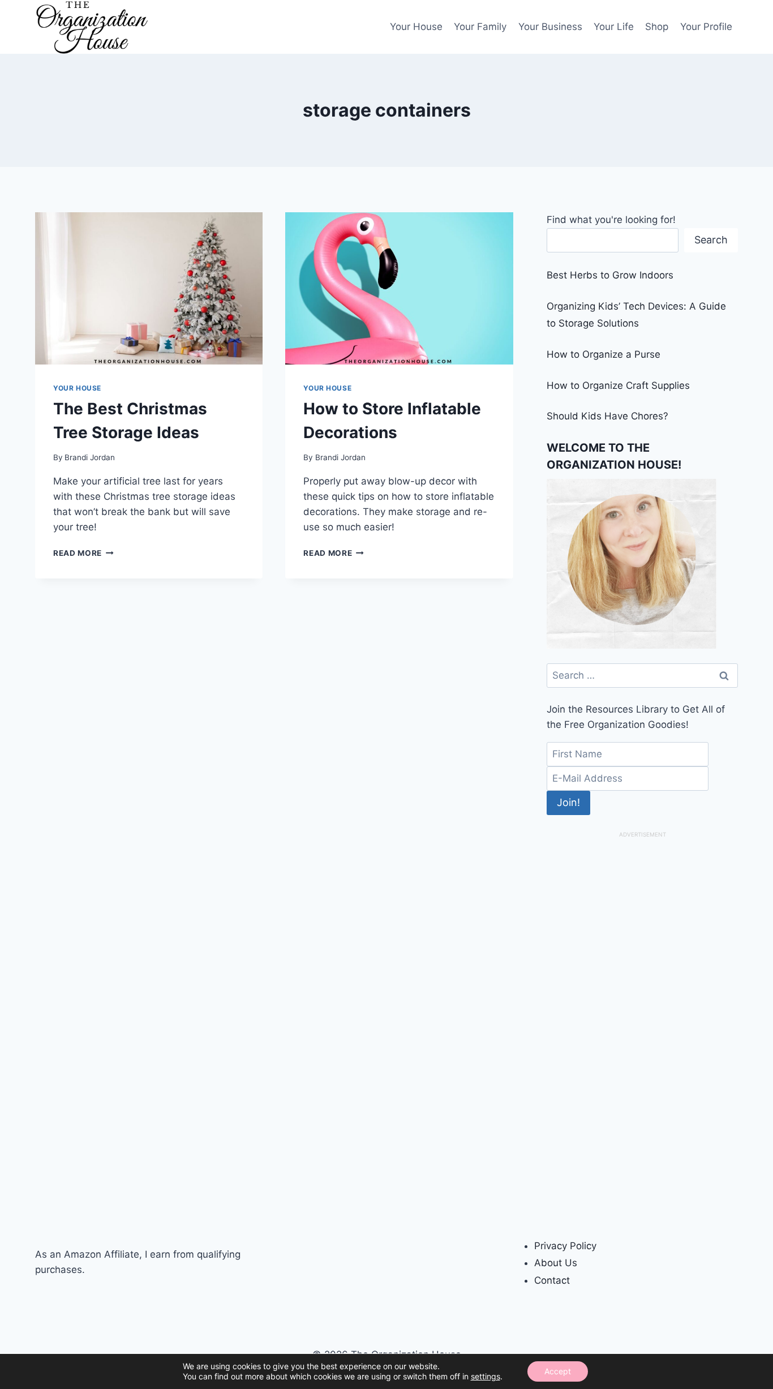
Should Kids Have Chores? (607, 416)
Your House (416, 26)
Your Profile (706, 26)
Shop (656, 26)
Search (711, 240)
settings (485, 1376)
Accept (557, 1371)
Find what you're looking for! (611, 219)
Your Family (480, 26)
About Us (555, 1262)
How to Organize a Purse (603, 354)
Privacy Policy (565, 1245)
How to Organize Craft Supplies (618, 385)
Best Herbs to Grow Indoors (610, 275)
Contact (552, 1280)
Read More (83, 553)
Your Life (614, 26)
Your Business (550, 26)
